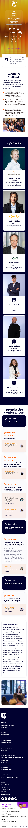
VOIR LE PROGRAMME (14, 48)
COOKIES (3, 791)
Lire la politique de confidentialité (8, 821)
